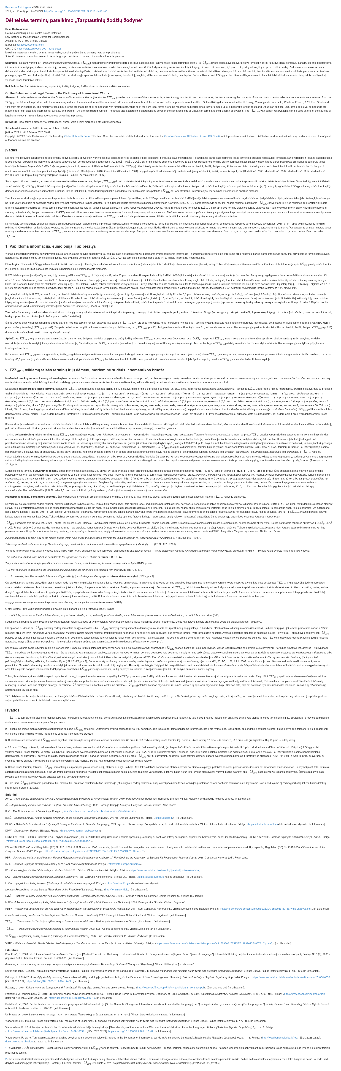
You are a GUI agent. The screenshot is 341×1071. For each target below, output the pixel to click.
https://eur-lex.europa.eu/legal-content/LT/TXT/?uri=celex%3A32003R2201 (49, 841)
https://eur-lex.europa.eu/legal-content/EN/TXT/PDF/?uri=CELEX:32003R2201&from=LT (94, 851)
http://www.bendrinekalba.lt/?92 (279, 1037)
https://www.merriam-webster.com (80, 830)
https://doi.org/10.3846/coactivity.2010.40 (72, 997)
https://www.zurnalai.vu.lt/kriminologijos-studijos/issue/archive (165, 870)
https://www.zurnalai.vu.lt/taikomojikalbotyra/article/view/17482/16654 (45, 1031)
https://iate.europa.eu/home (124, 864)
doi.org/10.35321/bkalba (19, 1041)
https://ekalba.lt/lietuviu (151, 876)
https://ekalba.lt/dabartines (263, 824)
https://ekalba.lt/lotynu (119, 883)
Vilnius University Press (77, 136)
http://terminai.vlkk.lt (116, 889)
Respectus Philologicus (18, 7)
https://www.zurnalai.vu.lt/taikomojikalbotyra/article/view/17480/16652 (291, 977)
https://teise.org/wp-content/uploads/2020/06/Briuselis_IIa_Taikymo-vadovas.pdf (266, 908)
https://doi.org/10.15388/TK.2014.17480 (49, 981)
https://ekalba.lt (163, 817)
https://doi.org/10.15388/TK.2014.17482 (130, 1031)
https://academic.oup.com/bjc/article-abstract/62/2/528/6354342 (98, 811)
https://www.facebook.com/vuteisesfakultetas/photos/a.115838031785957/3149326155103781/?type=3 (214, 943)
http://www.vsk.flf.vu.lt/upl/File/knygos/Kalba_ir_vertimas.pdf (170, 987)
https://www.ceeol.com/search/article (304, 994)
